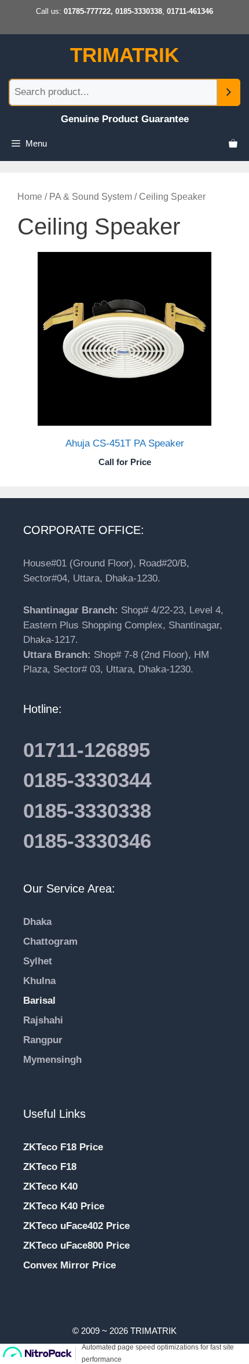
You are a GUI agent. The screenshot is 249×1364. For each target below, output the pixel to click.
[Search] (228, 92)
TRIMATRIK (124, 54)
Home (29, 197)
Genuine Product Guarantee (125, 119)
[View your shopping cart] (233, 143)
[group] (124, 1074)
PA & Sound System (90, 197)
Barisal (39, 1000)
